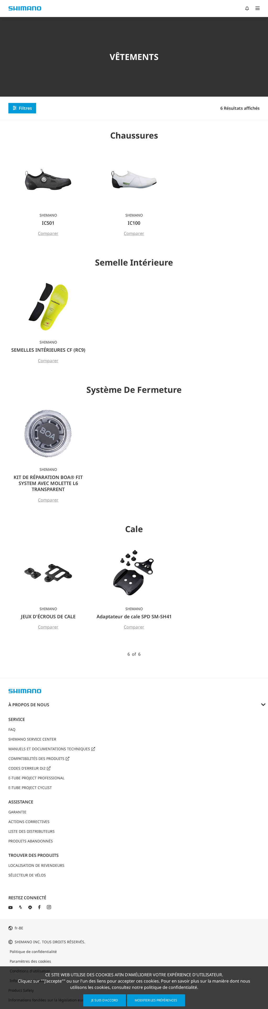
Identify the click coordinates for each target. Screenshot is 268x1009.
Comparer (48, 233)
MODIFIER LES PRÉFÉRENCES (156, 1000)
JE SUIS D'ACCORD (104, 1000)
